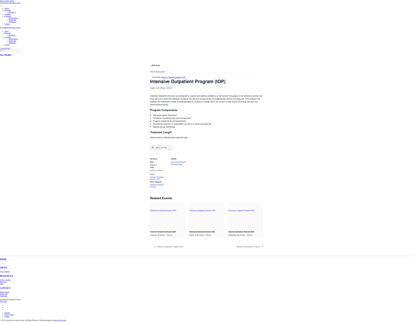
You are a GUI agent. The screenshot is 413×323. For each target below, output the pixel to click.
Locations (7, 16)
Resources (12, 12)
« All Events (155, 65)
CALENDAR (5, 48)
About (6, 8)
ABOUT (3, 267)
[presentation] (167, 216)
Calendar (7, 14)
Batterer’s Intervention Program (249, 246)
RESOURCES (6, 276)
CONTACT (5, 288)
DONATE (3, 301)
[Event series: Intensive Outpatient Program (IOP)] (173, 235)
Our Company (5, 271)
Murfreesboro (13, 18)
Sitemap (7, 313)
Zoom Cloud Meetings (178, 162)
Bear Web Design (60, 320)
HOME (3, 259)
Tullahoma (12, 22)
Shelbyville (12, 20)
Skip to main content (7, 1)
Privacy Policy (9, 315)
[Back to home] (10, 3)
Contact (7, 24)
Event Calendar (5, 280)
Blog (1, 284)
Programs (7, 10)
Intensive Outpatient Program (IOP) (157, 178)
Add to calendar (161, 147)
